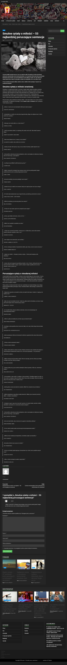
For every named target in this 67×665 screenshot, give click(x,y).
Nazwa (4, 533)
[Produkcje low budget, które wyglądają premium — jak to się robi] (10, 596)
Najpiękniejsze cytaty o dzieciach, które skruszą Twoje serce (37, 576)
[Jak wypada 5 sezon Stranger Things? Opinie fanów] (25, 596)
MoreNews (40, 660)
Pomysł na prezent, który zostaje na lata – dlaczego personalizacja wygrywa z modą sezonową (54, 636)
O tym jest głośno (10, 20)
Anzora (9, 500)
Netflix (21, 600)
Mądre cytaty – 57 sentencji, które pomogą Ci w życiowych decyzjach (8, 576)
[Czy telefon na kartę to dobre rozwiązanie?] (57, 596)
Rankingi (46, 20)
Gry (35, 20)
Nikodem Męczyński (6, 613)
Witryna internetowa (7, 543)
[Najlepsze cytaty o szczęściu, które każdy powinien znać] (23, 564)
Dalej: (34, 485)
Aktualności (5, 600)
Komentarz (5, 515)
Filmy (18, 20)
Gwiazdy (27, 628)
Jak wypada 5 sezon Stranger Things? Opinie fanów (25, 607)
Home (2, 20)
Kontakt (57, 20)
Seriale (23, 20)
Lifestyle (29, 20)
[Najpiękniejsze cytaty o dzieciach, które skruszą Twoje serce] (37, 564)
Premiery (40, 20)
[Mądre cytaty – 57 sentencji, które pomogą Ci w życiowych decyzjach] (9, 564)
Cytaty (4, 30)
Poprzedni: (12, 485)
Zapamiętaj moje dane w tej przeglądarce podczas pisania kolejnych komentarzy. (20, 548)
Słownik (27, 633)
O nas (51, 20)
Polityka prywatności (5, 654)
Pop (3, 40)
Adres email (5, 538)
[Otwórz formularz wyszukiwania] (63, 21)
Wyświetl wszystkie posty (8, 481)
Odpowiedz (7, 508)
